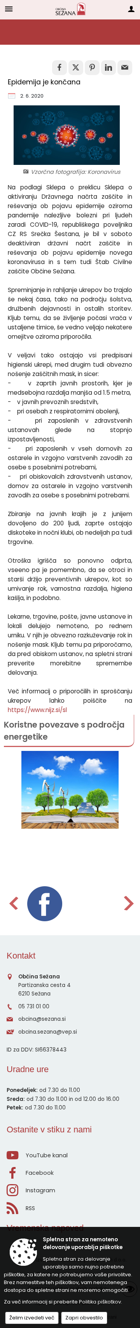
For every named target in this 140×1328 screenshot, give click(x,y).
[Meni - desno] (131, 9)
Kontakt (21, 956)
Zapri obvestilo (84, 1317)
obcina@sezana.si (42, 1019)
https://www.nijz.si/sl (37, 710)
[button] (13, 903)
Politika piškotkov (100, 1301)
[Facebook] (44, 903)
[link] (59, 67)
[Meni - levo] (9, 9)
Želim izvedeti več (31, 1317)
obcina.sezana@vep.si (47, 1032)
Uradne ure (28, 1069)
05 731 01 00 (33, 1006)
